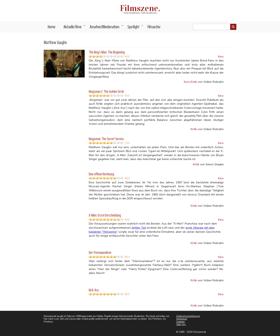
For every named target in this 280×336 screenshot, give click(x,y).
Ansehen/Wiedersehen (106, 27)
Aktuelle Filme (75, 27)
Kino (221, 57)
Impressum (181, 318)
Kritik (194, 129)
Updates (180, 321)
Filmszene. (140, 8)
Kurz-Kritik (190, 82)
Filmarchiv (154, 26)
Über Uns (181, 324)
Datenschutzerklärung (188, 316)
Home (51, 26)
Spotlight (135, 27)
